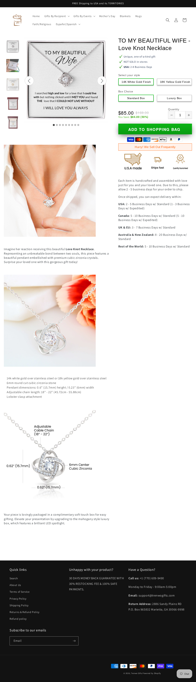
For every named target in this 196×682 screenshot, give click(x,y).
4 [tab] (63, 125)
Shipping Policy (19, 605)
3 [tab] (59, 125)
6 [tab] (69, 125)
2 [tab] (56, 125)
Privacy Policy (18, 598)
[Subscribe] (74, 640)
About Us (15, 585)
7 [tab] (72, 125)
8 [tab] (75, 125)
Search (14, 578)
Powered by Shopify (152, 673)
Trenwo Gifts (136, 673)
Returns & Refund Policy (24, 612)
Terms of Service (20, 591)
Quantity (173, 109)
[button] (56, 16)
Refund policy (18, 618)
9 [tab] (78, 125)
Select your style (129, 75)
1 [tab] (53, 125)
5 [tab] (66, 125)
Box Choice (125, 91)
